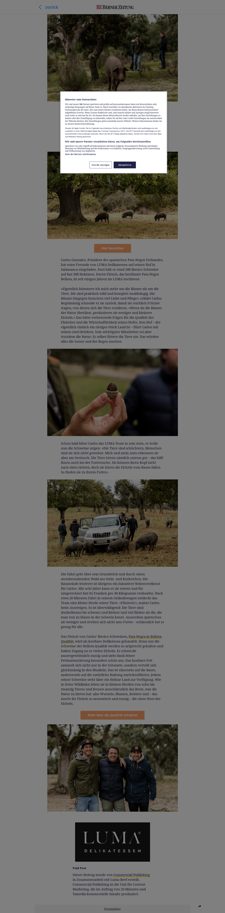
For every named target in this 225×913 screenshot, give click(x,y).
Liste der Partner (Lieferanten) (80, 154)
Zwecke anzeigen (101, 165)
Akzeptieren (124, 165)
